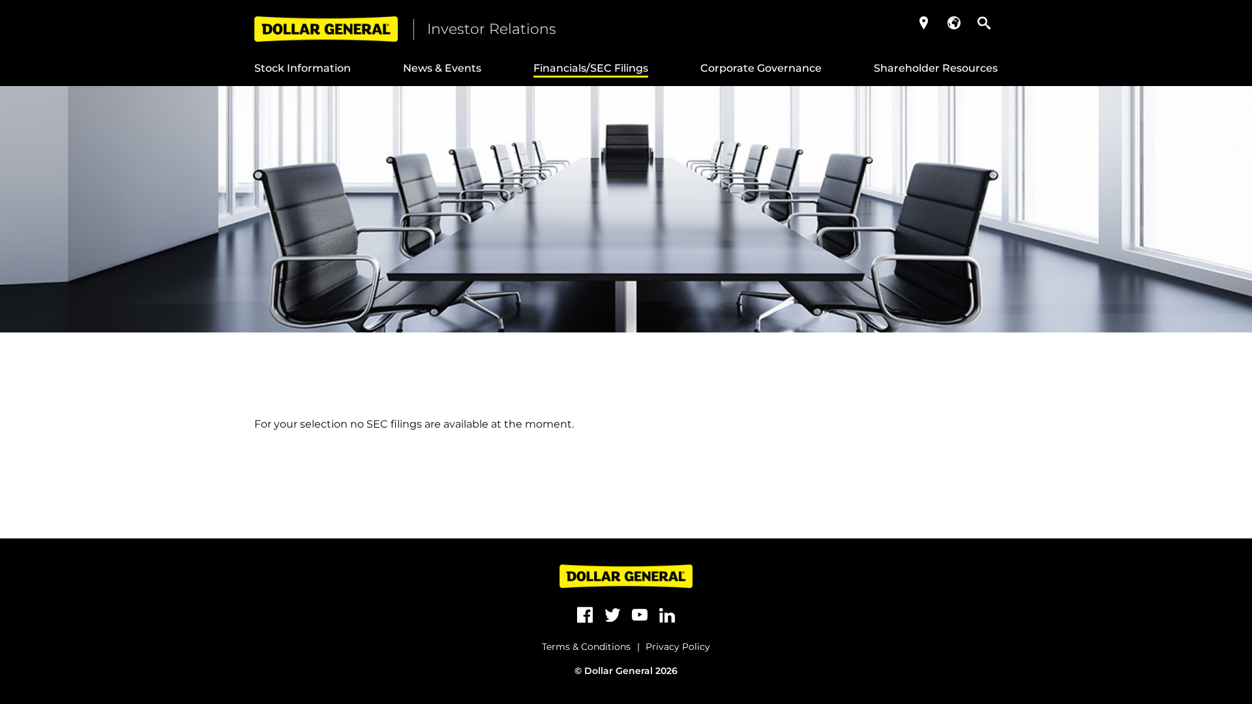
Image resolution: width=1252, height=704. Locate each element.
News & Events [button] (442, 68)
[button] (924, 22)
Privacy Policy (678, 647)
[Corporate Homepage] (326, 29)
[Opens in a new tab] (585, 615)
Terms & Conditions (586, 647)
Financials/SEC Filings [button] (590, 68)
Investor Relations (491, 29)
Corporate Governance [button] (761, 68)
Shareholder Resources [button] (936, 68)
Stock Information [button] (302, 68)
